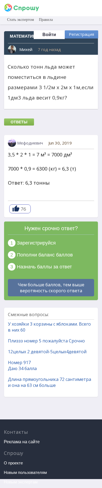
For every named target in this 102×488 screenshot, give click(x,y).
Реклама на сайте (22, 441)
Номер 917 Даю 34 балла (22, 365)
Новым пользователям (25, 472)
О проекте (13, 463)
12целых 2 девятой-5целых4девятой (47, 352)
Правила (46, 20)
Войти (49, 34)
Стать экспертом (20, 20)
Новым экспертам (21, 482)
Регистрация (81, 34)
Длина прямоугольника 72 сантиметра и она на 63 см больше (49, 382)
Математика (24, 36)
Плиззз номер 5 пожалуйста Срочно (46, 341)
